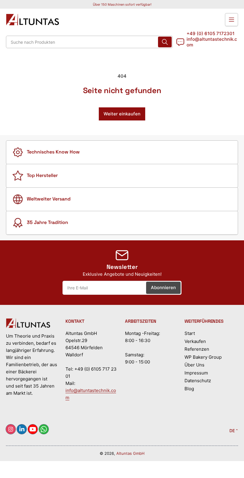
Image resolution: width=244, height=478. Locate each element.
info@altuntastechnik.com (212, 42)
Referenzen (196, 349)
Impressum (196, 373)
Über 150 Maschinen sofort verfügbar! (122, 4)
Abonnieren (163, 287)
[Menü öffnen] (231, 19)
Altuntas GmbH (130, 453)
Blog (189, 388)
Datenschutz (197, 380)
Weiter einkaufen (122, 114)
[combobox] (89, 42)
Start (189, 333)
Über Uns (194, 365)
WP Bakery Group (203, 357)
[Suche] (164, 42)
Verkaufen (195, 341)
